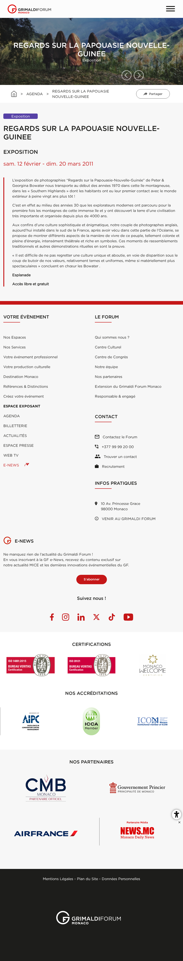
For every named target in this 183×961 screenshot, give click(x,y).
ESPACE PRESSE (18, 445)
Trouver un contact (120, 456)
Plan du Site (87, 879)
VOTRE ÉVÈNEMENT (26, 317)
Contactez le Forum (119, 437)
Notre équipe (106, 367)
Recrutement (113, 466)
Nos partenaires (108, 376)
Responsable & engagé (115, 396)
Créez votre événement (23, 396)
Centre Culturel (108, 347)
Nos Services (14, 347)
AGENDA (34, 94)
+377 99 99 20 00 (117, 447)
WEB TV (11, 455)
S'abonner (92, 579)
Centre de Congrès (111, 357)
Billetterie (15, 426)
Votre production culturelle (26, 367)
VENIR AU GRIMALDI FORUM (128, 518)
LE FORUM (107, 317)
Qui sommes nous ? (112, 337)
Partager (155, 94)
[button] (126, 75)
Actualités (15, 435)
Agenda (11, 416)
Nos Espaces (14, 337)
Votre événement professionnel (30, 357)
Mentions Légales (58, 879)
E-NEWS (11, 465)
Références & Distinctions (25, 386)
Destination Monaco (20, 376)
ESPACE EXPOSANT (21, 406)
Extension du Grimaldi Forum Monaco (128, 386)
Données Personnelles (121, 879)
